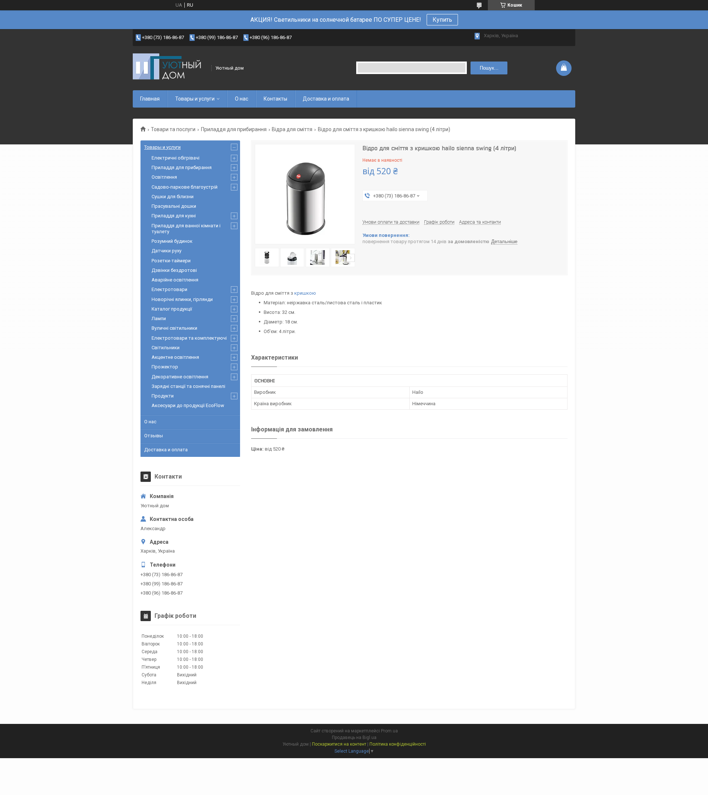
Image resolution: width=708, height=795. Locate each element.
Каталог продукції (172, 309)
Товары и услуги (195, 99)
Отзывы (153, 435)
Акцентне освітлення (175, 357)
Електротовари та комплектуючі (189, 338)
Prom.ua (389, 730)
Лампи (159, 318)
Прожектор (165, 367)
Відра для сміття (292, 129)
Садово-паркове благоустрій (185, 187)
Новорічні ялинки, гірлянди (182, 299)
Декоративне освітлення (180, 376)
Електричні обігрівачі (175, 158)
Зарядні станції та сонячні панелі (188, 386)
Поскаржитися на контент (339, 744)
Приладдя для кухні (174, 215)
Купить (442, 19)
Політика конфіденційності (397, 744)
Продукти (163, 396)
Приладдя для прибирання (234, 129)
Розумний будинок (172, 241)
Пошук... (489, 68)
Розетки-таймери (171, 260)
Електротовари (169, 289)
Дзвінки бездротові (174, 270)
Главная (150, 99)
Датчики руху (166, 250)
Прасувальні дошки (174, 206)
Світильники (166, 347)
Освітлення (164, 177)
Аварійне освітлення (175, 280)
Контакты (275, 99)
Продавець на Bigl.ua (354, 737)
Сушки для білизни (173, 196)
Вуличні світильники (174, 328)
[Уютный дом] (169, 68)
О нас (241, 99)
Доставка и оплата (326, 99)
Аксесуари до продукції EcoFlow (188, 405)
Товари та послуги (173, 129)
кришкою (305, 293)
